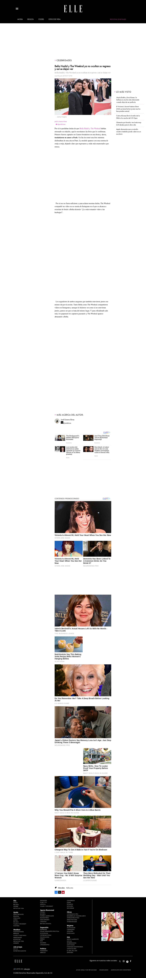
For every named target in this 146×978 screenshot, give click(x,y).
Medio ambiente (73, 939)
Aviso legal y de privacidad (86, 970)
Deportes (43, 900)
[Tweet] (59, 892)
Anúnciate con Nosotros (121, 970)
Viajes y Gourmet (19, 924)
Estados (70, 904)
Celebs (41, 19)
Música (43, 904)
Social (69, 941)
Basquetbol (44, 918)
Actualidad (71, 927)
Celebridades (64, 60)
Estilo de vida (54, 19)
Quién (15, 912)
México (43, 952)
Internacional (45, 935)
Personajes (17, 937)
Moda (20, 19)
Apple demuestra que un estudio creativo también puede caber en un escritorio (128, 131)
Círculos (16, 918)
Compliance (103, 970)
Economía (44, 933)
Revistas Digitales (118, 19)
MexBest (16, 930)
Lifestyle (43, 921)
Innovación (71, 948)
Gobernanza (71, 943)
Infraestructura (73, 918)
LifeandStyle (44, 944)
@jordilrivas (61, 124)
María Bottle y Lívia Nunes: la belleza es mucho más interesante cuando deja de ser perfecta (127, 99)
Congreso (71, 900)
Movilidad (71, 945)
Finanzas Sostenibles (75, 946)
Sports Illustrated (47, 910)
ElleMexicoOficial (132, 960)
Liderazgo (71, 929)
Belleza (30, 19)
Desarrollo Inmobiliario (76, 916)
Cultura (16, 925)
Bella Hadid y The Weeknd (90, 128)
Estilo (15, 949)
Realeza (16, 916)
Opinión (70, 906)
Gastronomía (18, 931)
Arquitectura (72, 919)
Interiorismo (72, 921)
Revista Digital (45, 923)
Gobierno (44, 950)
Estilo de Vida (18, 941)
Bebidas (16, 933)
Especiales (71, 933)
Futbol (42, 912)
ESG (41, 941)
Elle (14, 901)
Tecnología (44, 937)
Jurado (16, 943)
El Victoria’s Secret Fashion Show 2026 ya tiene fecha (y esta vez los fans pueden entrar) (128, 109)
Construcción (72, 914)
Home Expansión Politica (49, 931)
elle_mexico (125, 960)
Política (43, 949)
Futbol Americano (47, 916)
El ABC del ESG (72, 950)
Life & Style (17, 947)
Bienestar (17, 939)
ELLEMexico (119, 961)
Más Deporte (44, 919)
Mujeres (43, 942)
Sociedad (70, 908)
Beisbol (43, 914)
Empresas (43, 929)
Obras (42, 939)
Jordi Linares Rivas (61, 121)
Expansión (44, 927)
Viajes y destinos (19, 935)
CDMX (69, 902)
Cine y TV (43, 902)
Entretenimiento (19, 951)
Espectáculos (18, 914)
